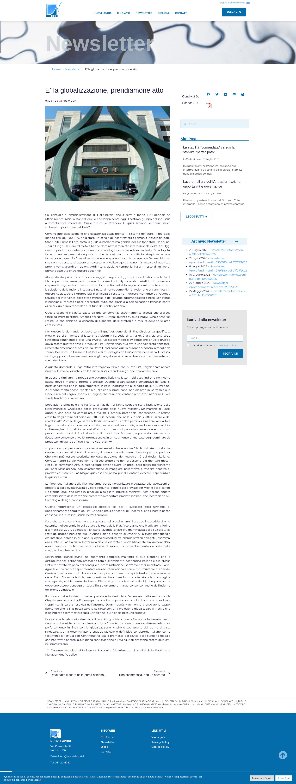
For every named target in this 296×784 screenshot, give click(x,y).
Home (56, 69)
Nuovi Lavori (103, 13)
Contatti (181, 13)
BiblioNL (164, 13)
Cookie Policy (87, 776)
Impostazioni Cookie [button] (262, 778)
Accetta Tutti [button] (284, 778)
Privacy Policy (227, 345)
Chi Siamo (123, 13)
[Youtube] (248, 3)
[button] (208, 94)
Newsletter (144, 13)
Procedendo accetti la (213, 345)
